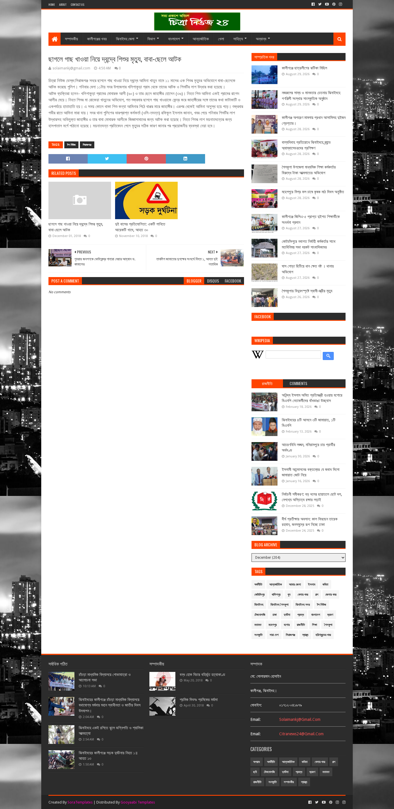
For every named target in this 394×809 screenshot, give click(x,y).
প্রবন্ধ (300, 615)
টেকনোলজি (259, 615)
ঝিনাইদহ (258, 605)
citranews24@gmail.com (301, 734)
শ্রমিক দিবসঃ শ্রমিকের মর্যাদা (199, 699)
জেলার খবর (330, 594)
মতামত (257, 625)
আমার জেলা (295, 584)
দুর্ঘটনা (287, 615)
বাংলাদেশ (174, 38)
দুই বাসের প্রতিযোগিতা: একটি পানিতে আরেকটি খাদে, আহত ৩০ (140, 227)
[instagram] (340, 4)
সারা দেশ (274, 635)
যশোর (287, 625)
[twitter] (320, 4)
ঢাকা (275, 615)
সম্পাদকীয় (71, 38)
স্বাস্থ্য (305, 635)
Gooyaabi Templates (138, 802)
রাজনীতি (301, 625)
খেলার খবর (303, 594)
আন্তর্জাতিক (201, 38)
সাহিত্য (238, 38)
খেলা (221, 38)
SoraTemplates (80, 802)
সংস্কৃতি (258, 635)
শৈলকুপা (328, 625)
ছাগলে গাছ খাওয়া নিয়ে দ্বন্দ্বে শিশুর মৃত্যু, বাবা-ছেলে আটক (75, 227)
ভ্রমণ (330, 615)
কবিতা (325, 584)
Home (51, 4)
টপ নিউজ (71, 144)
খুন (289, 594)
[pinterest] (334, 4)
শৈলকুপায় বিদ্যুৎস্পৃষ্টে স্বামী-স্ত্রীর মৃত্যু (307, 291)
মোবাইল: (256, 705)
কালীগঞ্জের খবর (97, 38)
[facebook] (313, 4)
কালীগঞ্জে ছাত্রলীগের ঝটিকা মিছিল (304, 68)
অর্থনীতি (258, 584)
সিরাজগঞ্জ (87, 144)
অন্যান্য (261, 38)
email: (255, 719)
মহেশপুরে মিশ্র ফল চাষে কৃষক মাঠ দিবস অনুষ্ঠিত (313, 192)
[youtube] (327, 4)
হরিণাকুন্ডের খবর (323, 635)
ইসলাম (311, 584)
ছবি (255, 772)
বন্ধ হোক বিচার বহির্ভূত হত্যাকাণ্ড (202, 674)
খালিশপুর (276, 594)
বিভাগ (151, 38)
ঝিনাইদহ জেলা (125, 38)
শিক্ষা (314, 625)
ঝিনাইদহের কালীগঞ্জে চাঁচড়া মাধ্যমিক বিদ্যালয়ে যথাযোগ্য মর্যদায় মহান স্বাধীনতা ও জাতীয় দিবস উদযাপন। (109, 705)
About (62, 4)
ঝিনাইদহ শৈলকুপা (279, 605)
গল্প (316, 594)
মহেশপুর (273, 625)
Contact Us (77, 4)
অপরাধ (256, 762)
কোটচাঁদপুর (259, 594)
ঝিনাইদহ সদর (303, 605)
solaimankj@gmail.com (299, 719)
